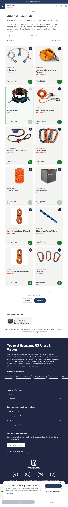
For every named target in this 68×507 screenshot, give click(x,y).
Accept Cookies (53, 486)
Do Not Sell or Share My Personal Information (53, 490)
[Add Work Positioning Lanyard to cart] (59, 122)
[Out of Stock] (30, 122)
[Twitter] (52, 474)
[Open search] (57, 6)
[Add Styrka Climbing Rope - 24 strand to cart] (30, 243)
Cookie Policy (9, 493)
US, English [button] (9, 7)
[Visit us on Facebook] (15, 474)
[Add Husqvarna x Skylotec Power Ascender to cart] (59, 82)
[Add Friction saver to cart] (30, 82)
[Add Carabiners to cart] (59, 283)
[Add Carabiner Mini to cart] (59, 162)
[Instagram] (27, 474)
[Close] (61, 482)
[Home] (2, 6)
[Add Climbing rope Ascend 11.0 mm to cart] (59, 243)
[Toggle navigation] (66, 6)
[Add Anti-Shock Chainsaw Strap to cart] (30, 162)
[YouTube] (40, 474)
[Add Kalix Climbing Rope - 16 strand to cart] (30, 283)
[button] (10, 382)
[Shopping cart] (61, 6)
